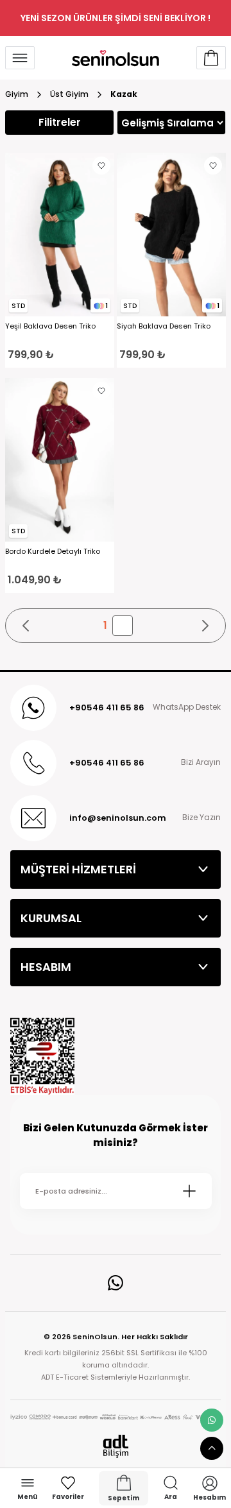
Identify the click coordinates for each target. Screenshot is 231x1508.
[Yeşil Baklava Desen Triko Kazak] (59, 234)
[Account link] (211, 57)
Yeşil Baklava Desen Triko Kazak (50, 326)
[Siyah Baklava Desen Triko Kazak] (171, 234)
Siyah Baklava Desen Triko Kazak (163, 326)
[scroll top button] (211, 1448)
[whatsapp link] (211, 1420)
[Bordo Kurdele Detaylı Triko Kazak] (59, 460)
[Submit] (189, 1191)
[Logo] (115, 57)
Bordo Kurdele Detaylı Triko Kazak (52, 551)
